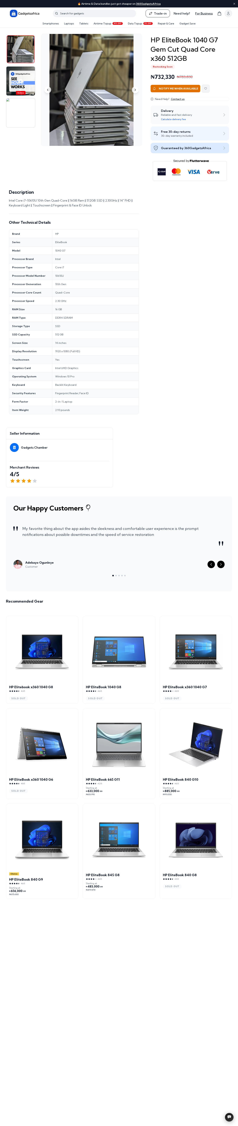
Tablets (83, 23)
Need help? (182, 13)
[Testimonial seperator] (113, 575)
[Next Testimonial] (221, 564)
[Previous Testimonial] (211, 564)
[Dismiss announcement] (234, 3)
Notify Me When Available (178, 88)
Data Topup (140, 23)
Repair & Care (166, 23)
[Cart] (219, 13)
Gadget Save (187, 23)
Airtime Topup (108, 23)
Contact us (178, 99)
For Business (204, 13)
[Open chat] (229, 1117)
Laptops (69, 23)
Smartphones (51, 23)
